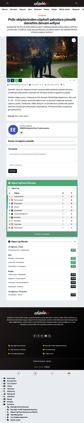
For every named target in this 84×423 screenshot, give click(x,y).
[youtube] (69, 373)
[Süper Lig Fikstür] (75, 242)
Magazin (76, 9)
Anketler (11, 396)
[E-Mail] (21, 133)
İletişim (48, 361)
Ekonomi (37, 9)
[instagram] (52, 373)
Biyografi (11, 394)
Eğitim (54, 9)
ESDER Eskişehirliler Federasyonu (18, 84)
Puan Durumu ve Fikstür (18, 349)
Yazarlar (10, 389)
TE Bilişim (47, 367)
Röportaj (11, 391)
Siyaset (22, 9)
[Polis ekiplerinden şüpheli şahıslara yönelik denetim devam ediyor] (42, 57)
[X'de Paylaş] (12, 80)
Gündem (13, 9)
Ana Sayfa (11, 378)
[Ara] (76, 3)
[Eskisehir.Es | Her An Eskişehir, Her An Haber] (41, 3)
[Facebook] (34, 336)
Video (9, 386)
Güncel (4, 9)
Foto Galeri (12, 383)
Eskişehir (42, 16)
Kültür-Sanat (64, 9)
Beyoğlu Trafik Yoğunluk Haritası (56, 345)
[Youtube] (45, 336)
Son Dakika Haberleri (17, 353)
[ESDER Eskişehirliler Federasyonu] (13, 130)
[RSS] (49, 336)
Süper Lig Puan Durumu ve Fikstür (24, 412)
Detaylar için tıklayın (42, 234)
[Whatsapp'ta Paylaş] (16, 80)
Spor (30, 9)
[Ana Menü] (7, 3)
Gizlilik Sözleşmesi (39, 361)
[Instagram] (42, 336)
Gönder (13, 171)
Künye (9, 399)
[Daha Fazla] (20, 80)
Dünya (46, 9)
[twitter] (35, 373)
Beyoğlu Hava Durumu (18, 345)
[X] (38, 336)
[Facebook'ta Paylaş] (8, 80)
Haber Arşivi (49, 353)
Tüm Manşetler (50, 349)
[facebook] (18, 373)
